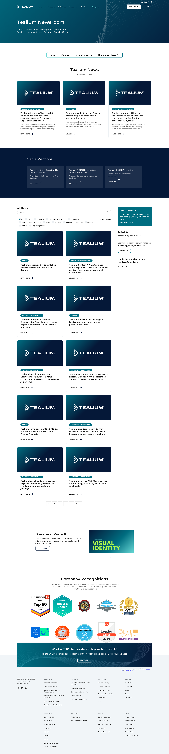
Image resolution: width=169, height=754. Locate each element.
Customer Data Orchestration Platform (80, 683)
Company (95, 7)
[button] (144, 177)
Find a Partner (75, 717)
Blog (99, 701)
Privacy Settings (130, 721)
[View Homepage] (25, 7)
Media (48, 222)
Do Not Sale (129, 724)
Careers (127, 694)
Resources (73, 7)
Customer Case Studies (106, 694)
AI (71, 703)
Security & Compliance (132, 735)
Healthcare (47, 728)
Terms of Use (129, 732)
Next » (78, 504)
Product (24, 226)
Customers (75, 219)
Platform (41, 7)
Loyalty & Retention (50, 686)
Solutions (51, 7)
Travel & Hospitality (50, 747)
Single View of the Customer (53, 705)
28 (71, 504)
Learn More (42, 548)
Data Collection (76, 696)
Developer (84, 7)
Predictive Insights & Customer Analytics (54, 696)
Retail (46, 739)
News (52, 55)
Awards (65, 55)
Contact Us (143, 2)
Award (30, 219)
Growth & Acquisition (51, 683)
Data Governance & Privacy (31, 222)
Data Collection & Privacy (52, 701)
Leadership (128, 686)
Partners (58, 222)
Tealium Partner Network (79, 721)
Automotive (48, 721)
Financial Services (49, 724)
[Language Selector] (151, 2)
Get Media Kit (125, 223)
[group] (45, 177)
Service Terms (129, 728)
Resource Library (103, 683)
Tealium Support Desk (105, 724)
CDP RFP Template (104, 686)
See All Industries (49, 717)
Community (101, 698)
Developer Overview (104, 717)
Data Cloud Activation (78, 688)
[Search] (148, 2)
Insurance (47, 732)
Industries (62, 7)
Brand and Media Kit (109, 55)
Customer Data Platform (57, 219)
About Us (124, 251)
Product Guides (103, 721)
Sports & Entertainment (51, 743)
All (22, 219)
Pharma (90, 222)
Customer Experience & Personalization (51, 691)
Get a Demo (133, 7)
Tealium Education (104, 732)
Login (147, 7)
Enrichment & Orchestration (80, 692)
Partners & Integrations (74, 222)
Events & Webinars (104, 690)
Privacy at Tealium (130, 717)
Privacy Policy (129, 671)
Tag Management (38, 226)
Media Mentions (84, 55)
